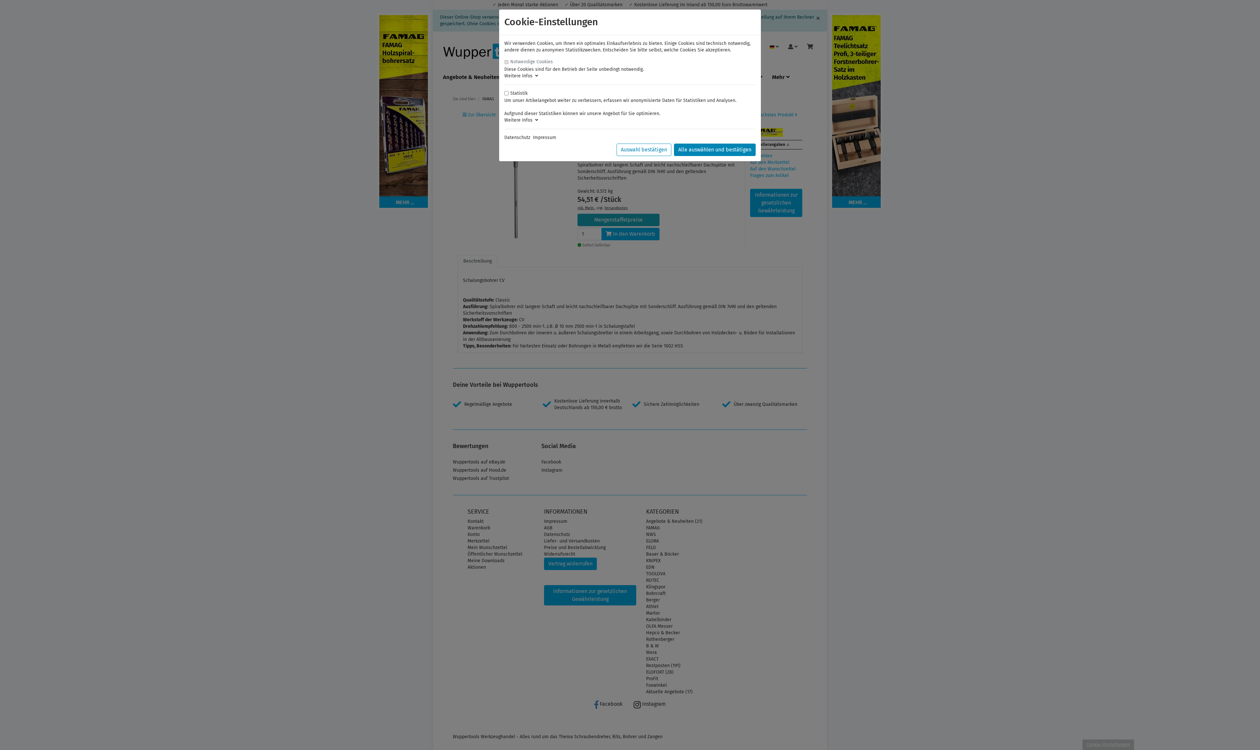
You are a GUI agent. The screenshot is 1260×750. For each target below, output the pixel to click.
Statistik (519, 93)
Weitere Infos (519, 76)
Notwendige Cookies (531, 62)
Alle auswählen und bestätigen (714, 150)
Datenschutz (517, 137)
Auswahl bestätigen (644, 150)
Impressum (544, 137)
